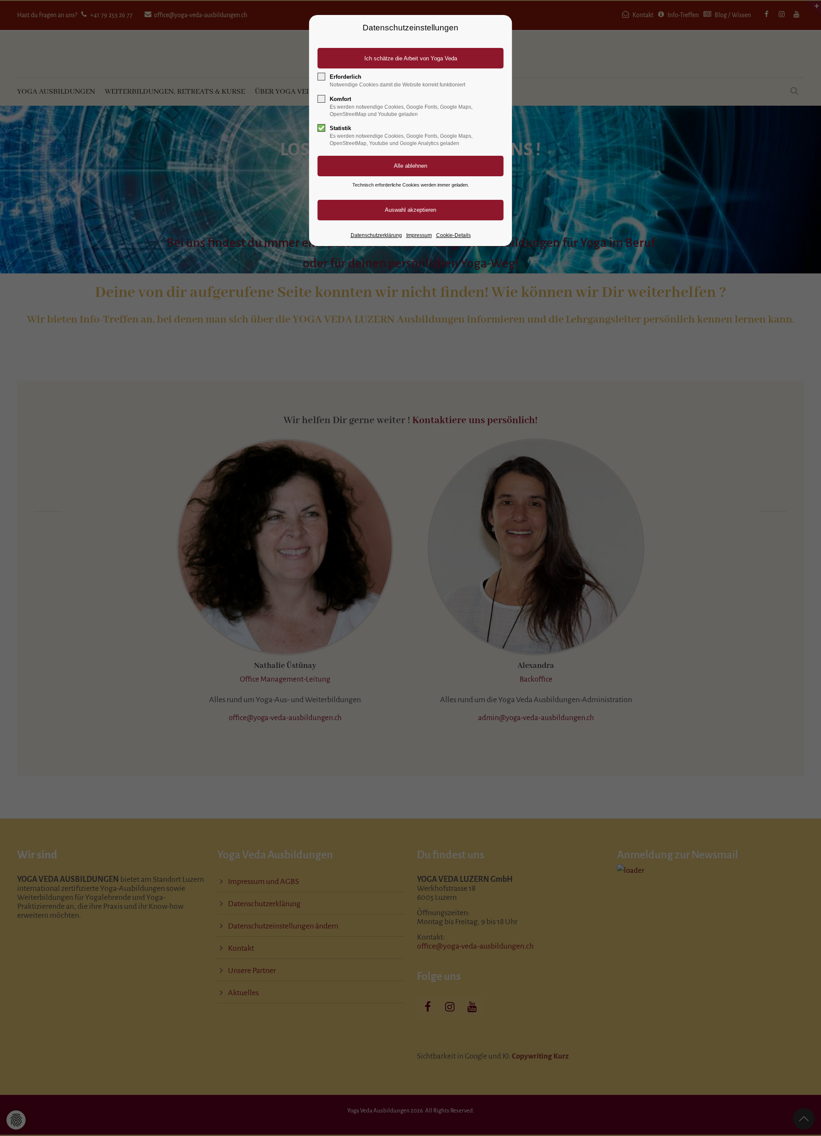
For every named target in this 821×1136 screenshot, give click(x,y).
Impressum (419, 235)
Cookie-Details (453, 235)
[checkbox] (321, 76)
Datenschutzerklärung (376, 235)
